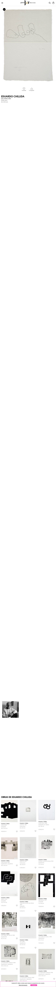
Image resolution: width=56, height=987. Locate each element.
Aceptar (34, 985)
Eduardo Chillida (12, 96)
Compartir (31, 90)
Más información (23, 985)
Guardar (24, 90)
